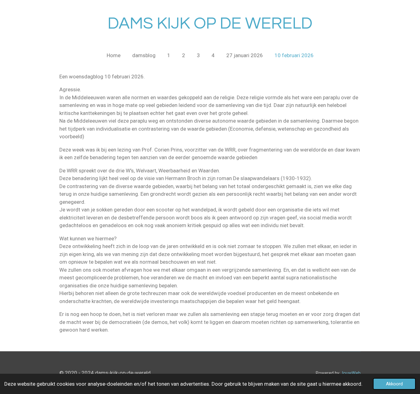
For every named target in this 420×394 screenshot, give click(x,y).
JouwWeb (351, 373)
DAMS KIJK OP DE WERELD (210, 23)
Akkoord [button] (394, 384)
